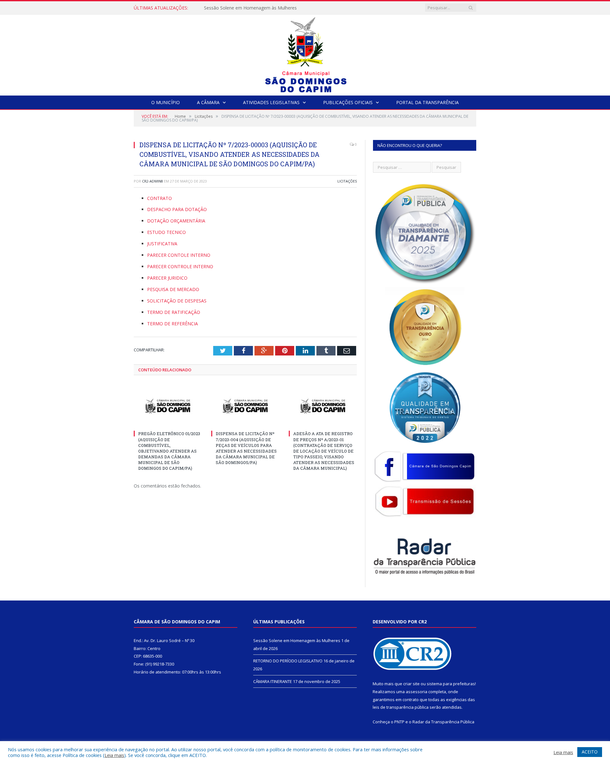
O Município (165, 102)
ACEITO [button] (590, 752)
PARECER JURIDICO (167, 278)
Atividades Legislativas (271, 102)
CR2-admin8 (152, 181)
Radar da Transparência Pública (443, 722)
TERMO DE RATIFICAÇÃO (173, 312)
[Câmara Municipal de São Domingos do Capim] (305, 53)
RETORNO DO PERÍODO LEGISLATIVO (244, 8)
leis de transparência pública (401, 707)
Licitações (347, 181)
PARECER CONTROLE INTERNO (180, 266)
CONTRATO (159, 198)
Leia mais (114, 755)
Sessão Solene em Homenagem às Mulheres (296, 640)
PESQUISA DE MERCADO (173, 289)
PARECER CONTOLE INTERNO (178, 255)
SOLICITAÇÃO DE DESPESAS (177, 301)
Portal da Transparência (427, 102)
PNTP (399, 722)
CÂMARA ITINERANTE (272, 681)
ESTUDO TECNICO (166, 232)
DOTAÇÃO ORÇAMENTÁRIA (176, 221)
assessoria (416, 691)
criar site (411, 684)
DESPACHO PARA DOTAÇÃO (177, 209)
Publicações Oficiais (348, 102)
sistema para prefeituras (451, 684)
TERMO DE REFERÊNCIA (172, 324)
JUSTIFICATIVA (162, 244)
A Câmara (208, 102)
